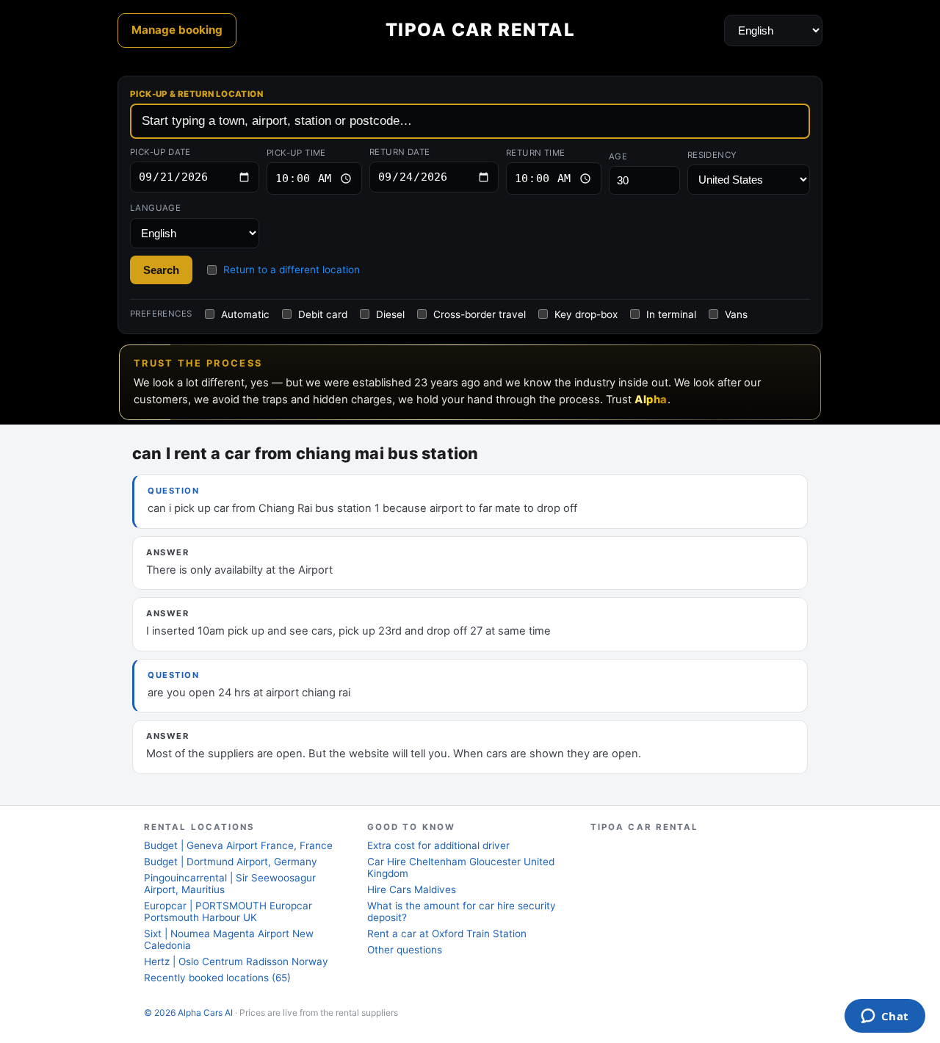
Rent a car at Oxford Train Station (447, 933)
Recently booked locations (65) (217, 978)
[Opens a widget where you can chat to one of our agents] (884, 1017)
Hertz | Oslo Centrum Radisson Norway (236, 961)
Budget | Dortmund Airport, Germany (230, 861)
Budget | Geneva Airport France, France (238, 845)
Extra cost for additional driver (438, 845)
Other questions (404, 950)
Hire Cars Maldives (411, 889)
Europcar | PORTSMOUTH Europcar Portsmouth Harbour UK (228, 911)
